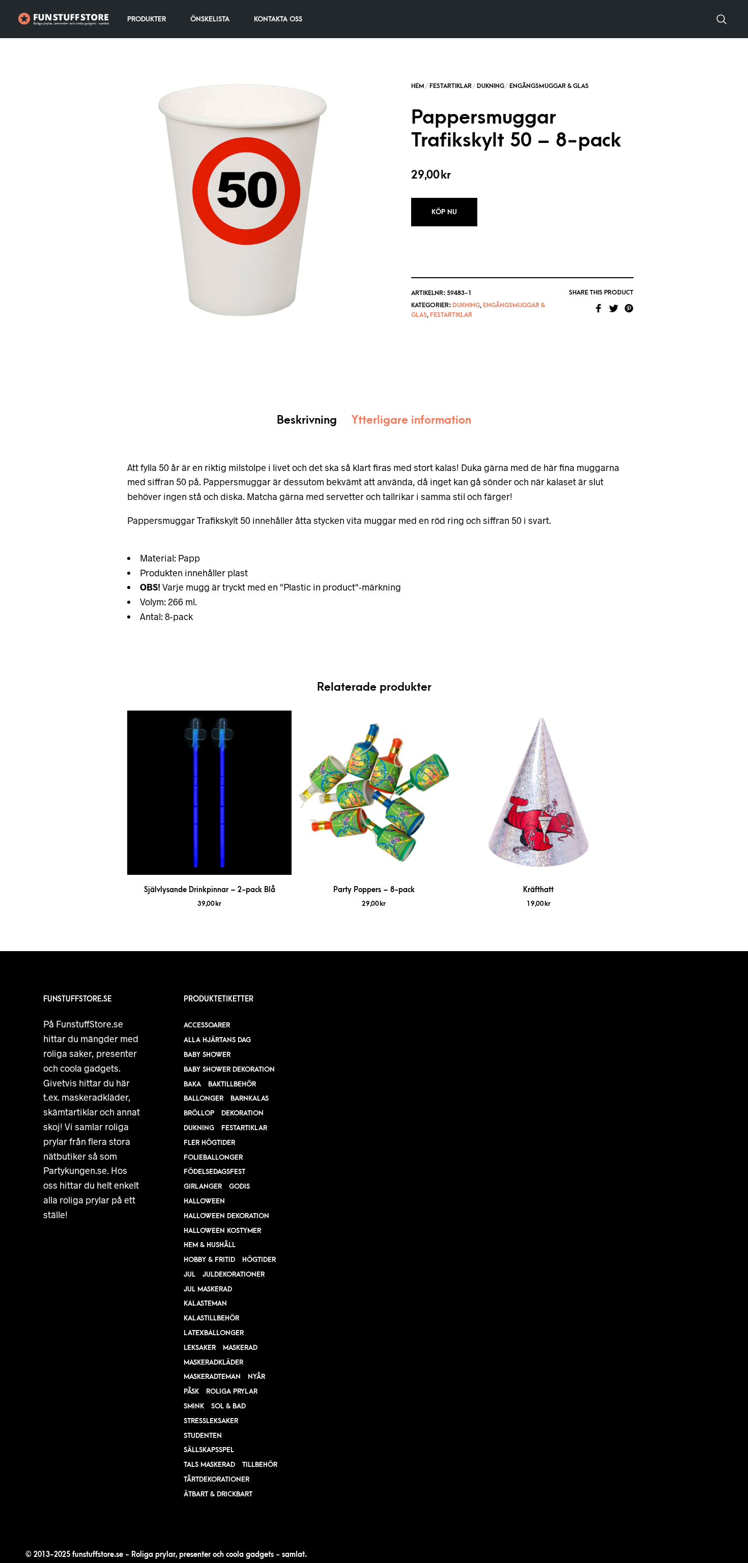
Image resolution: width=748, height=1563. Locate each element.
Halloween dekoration (226, 1216)
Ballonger (203, 1098)
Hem (417, 86)
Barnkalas (250, 1098)
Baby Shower (207, 1054)
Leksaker (200, 1347)
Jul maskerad (208, 1289)
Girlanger (203, 1186)
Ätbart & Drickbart (218, 1494)
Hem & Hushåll (210, 1245)
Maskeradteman (212, 1376)
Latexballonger (214, 1333)
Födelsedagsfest (214, 1171)
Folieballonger (213, 1157)
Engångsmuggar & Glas (549, 86)
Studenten (203, 1435)
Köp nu (444, 212)
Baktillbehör (232, 1084)
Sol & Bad (228, 1406)
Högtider (259, 1259)
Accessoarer (207, 1025)
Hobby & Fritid (209, 1259)
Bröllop (199, 1113)
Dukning (490, 86)
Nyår (256, 1376)
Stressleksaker (211, 1421)
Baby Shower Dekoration (229, 1069)
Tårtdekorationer (216, 1479)
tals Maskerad (209, 1464)
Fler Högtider (209, 1142)
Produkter (146, 19)
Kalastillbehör (211, 1318)
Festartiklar (450, 86)
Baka (192, 1084)
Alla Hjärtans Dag (217, 1040)
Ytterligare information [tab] (411, 420)
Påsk (191, 1391)
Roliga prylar (231, 1391)
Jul (189, 1274)
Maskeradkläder (213, 1362)
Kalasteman (205, 1303)
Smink (194, 1406)
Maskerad (240, 1347)
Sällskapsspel (209, 1450)
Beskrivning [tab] (307, 420)
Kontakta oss (278, 19)
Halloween (204, 1201)
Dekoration (242, 1113)
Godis (239, 1186)
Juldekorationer (234, 1274)
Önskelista (209, 19)
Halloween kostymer (222, 1230)
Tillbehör (259, 1464)
